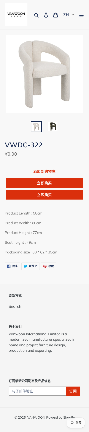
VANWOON (36, 417)
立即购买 (44, 183)
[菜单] (81, 15)
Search (15, 306)
